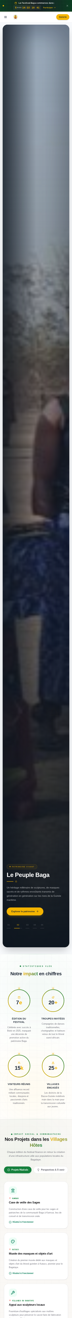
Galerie (63, 17)
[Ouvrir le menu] (5, 17)
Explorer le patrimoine (23, 911)
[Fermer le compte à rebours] (67, 6)
